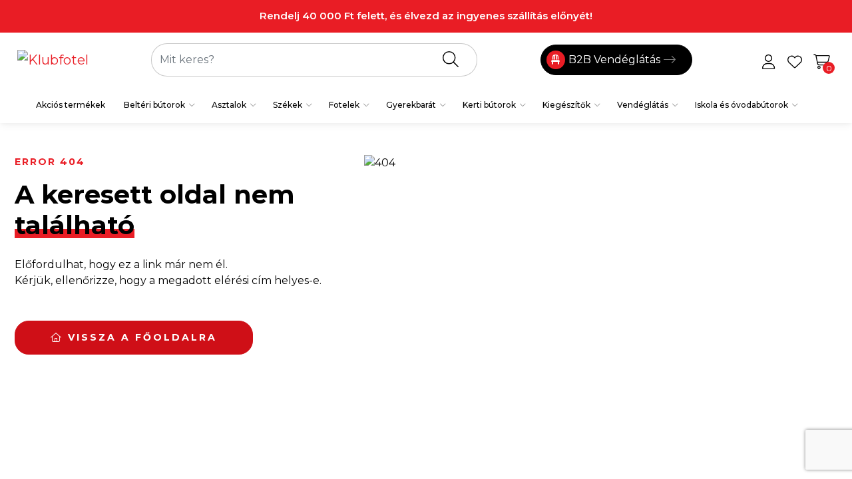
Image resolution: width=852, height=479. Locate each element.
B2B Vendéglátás (614, 59)
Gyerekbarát (411, 105)
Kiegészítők (566, 105)
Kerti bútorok (489, 105)
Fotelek (344, 105)
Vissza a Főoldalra (140, 337)
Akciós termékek (70, 105)
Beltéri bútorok (154, 105)
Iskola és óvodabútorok (741, 105)
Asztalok (229, 105)
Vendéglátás (642, 105)
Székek (287, 105)
